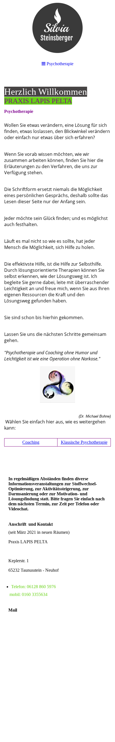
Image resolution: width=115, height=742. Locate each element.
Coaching (30, 442)
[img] (57, 28)
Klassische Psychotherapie (84, 442)
